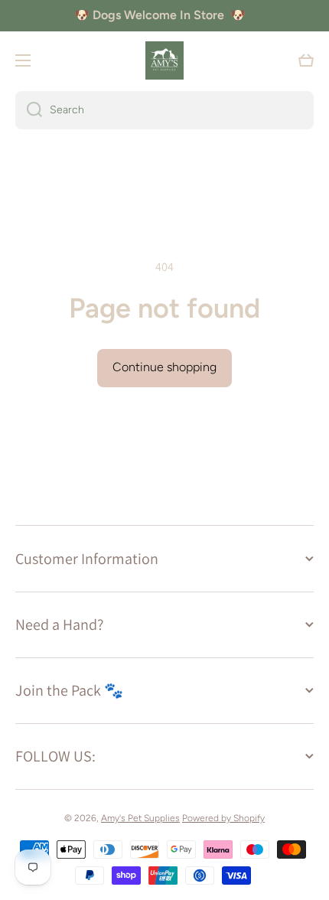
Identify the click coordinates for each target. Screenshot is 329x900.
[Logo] (164, 60)
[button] (306, 60)
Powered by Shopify (223, 818)
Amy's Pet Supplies (140, 818)
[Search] (28, 110)
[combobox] (164, 110)
